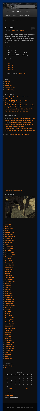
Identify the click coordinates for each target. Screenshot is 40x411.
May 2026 (8, 224)
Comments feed (10, 88)
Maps (14, 15)
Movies (19, 11)
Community (27, 11)
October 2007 (9, 279)
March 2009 (8, 261)
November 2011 (9, 240)
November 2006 (9, 301)
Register (7, 81)
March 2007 (8, 293)
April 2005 (8, 338)
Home (7, 11)
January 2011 (9, 249)
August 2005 (9, 330)
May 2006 (8, 312)
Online (9, 395)
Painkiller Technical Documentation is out (17, 97)
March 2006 (8, 316)
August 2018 (9, 234)
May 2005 (8, 336)
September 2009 (10, 255)
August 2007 (9, 283)
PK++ (13, 11)
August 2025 (9, 228)
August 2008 (9, 269)
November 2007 (9, 277)
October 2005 (9, 326)
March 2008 (8, 275)
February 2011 (9, 247)
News (6, 368)
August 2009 (9, 257)
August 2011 (9, 242)
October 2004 (9, 350)
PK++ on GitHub (19, 126)
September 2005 (10, 328)
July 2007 (8, 285)
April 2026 (8, 226)
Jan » (27, 388)
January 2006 (9, 320)
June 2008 (8, 273)
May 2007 (8, 289)
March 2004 (8, 358)
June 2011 (8, 244)
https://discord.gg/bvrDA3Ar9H (13, 190)
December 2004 (9, 346)
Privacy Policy (11, 407)
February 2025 (9, 232)
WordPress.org (9, 90)
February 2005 (9, 342)
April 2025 (8, 230)
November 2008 (9, 265)
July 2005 (8, 332)
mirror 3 (10, 67)
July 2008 (8, 271)
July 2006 (8, 310)
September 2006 (10, 306)
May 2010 (8, 251)
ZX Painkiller (9, 99)
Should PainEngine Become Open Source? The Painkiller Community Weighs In (20, 130)
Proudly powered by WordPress (24, 407)
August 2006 (9, 308)
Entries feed (8, 85)
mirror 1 (10, 63)
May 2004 (8, 354)
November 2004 (9, 348)
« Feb (10, 388)
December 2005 (9, 322)
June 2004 (8, 352)
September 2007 (10, 281)
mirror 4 (10, 69)
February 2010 (9, 253)
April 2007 (8, 291)
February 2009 (9, 263)
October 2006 (9, 304)
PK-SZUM (9, 27)
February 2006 (9, 318)
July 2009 (8, 259)
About (27, 15)
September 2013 (10, 236)
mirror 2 (10, 65)
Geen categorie (9, 366)
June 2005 (8, 334)
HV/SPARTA (22, 30)
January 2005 (9, 344)
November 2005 (9, 324)
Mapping (8, 15)
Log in (7, 83)
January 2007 (9, 297)
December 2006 (9, 299)
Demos (21, 15)
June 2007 (8, 287)
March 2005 (8, 340)
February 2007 (9, 295)
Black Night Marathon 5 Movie (20, 134)
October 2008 (9, 267)
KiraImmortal (9, 128)
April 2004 (8, 356)
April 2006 (8, 314)
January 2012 (9, 238)
